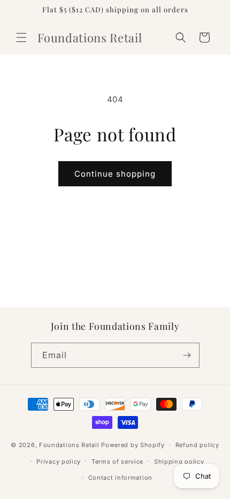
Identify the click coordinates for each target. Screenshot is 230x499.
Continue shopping (115, 174)
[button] (21, 37)
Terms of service (117, 461)
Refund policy (197, 445)
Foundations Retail (69, 445)
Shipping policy (179, 461)
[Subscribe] (187, 355)
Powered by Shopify (133, 445)
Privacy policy (58, 461)
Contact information (120, 477)
